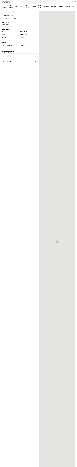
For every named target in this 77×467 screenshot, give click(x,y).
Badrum (34, 6)
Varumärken (46, 6)
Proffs (73, 6)
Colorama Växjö (11, 11)
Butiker (6, 11)
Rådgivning (53, 6)
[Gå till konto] (75, 2)
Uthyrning (60, 6)
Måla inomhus (4, 6)
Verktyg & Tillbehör (27, 6)
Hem (3, 11)
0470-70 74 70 (10, 46)
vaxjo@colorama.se (29, 46)
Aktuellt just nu (39, 6)
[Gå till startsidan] (10, 2)
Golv (21, 6)
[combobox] (40, 2)
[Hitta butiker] (72, 2)
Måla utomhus (11, 6)
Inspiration (67, 6)
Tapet (16, 6)
